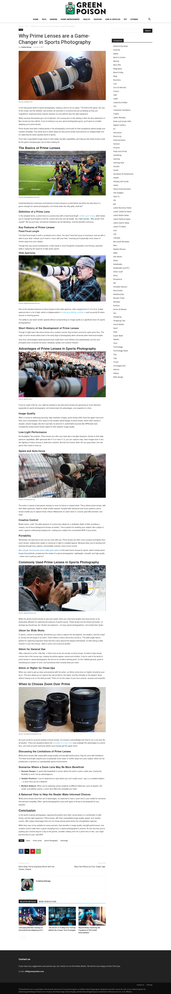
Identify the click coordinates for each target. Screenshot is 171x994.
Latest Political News (121, 219)
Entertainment (119, 140)
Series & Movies (120, 309)
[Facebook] (21, 851)
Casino (116, 91)
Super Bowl (118, 335)
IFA (114, 200)
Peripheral (117, 279)
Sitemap (134, 19)
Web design (118, 377)
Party (115, 275)
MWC (115, 253)
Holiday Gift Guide (121, 181)
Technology (118, 347)
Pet (125, 19)
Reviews (116, 302)
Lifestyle (116, 238)
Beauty (116, 61)
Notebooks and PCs (121, 268)
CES (114, 106)
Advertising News (120, 46)
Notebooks (117, 264)
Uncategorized (119, 366)
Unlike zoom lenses (87, 215)
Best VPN (117, 65)
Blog (115, 76)
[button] (149, 19)
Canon (28, 840)
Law (115, 230)
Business (117, 80)
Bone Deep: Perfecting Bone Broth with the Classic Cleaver (36, 868)
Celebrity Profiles (120, 102)
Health (86, 19)
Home (35, 19)
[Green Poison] (85, 8)
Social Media (118, 324)
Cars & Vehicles (112, 19)
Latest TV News (119, 226)
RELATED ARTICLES (28, 902)
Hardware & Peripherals (123, 174)
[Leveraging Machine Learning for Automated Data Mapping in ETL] (32, 916)
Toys (115, 358)
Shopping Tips (119, 320)
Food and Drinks (120, 151)
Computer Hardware (121, 110)
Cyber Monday (119, 117)
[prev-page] (20, 937)
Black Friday (118, 72)
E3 (114, 129)
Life (114, 234)
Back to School (119, 57)
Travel (115, 362)
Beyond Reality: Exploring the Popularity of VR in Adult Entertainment (89, 930)
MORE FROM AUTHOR (47, 902)
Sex (114, 313)
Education (117, 132)
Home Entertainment (122, 189)
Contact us (140, 985)
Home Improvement (70, 19)
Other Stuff (118, 271)
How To (116, 196)
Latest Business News (122, 208)
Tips (115, 354)
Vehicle (116, 369)
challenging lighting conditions (73, 312)
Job (114, 204)
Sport (115, 328)
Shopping (117, 317)
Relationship (118, 294)
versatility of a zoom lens (62, 743)
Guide (115, 170)
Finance (116, 147)
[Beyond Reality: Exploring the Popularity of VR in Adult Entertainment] (92, 916)
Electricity (117, 136)
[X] (26, 851)
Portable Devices (120, 287)
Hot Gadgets (118, 193)
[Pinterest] (32, 851)
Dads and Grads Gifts (122, 121)
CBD (115, 95)
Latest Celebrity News (122, 211)
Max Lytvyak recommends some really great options (39, 550)
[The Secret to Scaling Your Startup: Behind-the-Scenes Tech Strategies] (62, 916)
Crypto (116, 114)
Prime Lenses (37, 840)
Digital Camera (119, 125)
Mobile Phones (119, 249)
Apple (115, 53)
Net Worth (117, 256)
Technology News (120, 350)
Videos (116, 373)
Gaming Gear (118, 162)
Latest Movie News (121, 215)
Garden (116, 166)
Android (116, 50)
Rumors (116, 305)
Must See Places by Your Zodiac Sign (90, 867)
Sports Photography (51, 840)
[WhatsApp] (38, 851)
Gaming (53, 19)
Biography (117, 68)
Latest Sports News (121, 223)
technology (64, 840)
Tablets (116, 339)
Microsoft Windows (121, 241)
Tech (44, 19)
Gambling (117, 155)
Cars (115, 83)
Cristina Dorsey (26, 47)
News (115, 260)
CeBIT (115, 99)
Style (115, 332)
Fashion (98, 19)
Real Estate (118, 290)
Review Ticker (119, 298)
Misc (115, 245)
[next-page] (24, 937)
